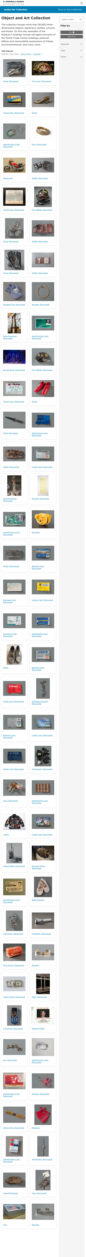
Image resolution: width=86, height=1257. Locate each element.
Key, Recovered (10, 1060)
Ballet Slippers (38, 900)
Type (63, 50)
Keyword (65, 44)
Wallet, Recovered (40, 178)
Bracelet (35, 965)
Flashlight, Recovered (41, 934)
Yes (70, 32)
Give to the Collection (70, 9)
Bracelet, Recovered (40, 305)
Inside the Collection (15, 9)
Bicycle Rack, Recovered (14, 370)
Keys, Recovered (10, 801)
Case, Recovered (10, 1193)
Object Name (26, 54)
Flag (5, 1225)
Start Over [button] (72, 36)
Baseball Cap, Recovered (14, 305)
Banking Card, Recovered (38, 567)
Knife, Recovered (10, 433)
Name (63, 57)
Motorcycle (8, 178)
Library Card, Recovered (42, 600)
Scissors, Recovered (40, 1094)
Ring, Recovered (39, 144)
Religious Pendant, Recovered (40, 702)
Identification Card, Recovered (11, 145)
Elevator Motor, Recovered (38, 867)
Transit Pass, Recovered (13, 113)
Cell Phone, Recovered (13, 934)
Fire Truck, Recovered (41, 81)
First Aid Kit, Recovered (13, 965)
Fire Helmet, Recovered (42, 210)
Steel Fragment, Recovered (10, 337)
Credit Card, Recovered (42, 467)
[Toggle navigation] (81, 3)
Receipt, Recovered (40, 499)
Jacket (6, 835)
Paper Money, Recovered (14, 997)
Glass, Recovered (39, 997)
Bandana (36, 1128)
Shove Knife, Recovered (13, 1128)
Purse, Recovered (10, 81)
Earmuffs (36, 532)
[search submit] (80, 19)
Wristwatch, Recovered (42, 769)
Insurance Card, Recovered (10, 635)
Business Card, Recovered (9, 601)
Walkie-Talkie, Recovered (14, 866)
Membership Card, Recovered (40, 434)
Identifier (36, 54)
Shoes (34, 113)
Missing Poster (38, 1029)
